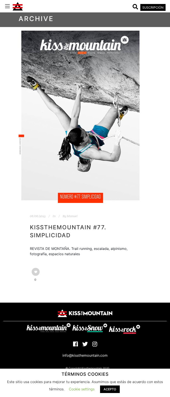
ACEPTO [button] (110, 389)
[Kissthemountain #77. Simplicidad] (80, 115)
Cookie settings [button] (82, 389)
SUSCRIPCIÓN (153, 7)
